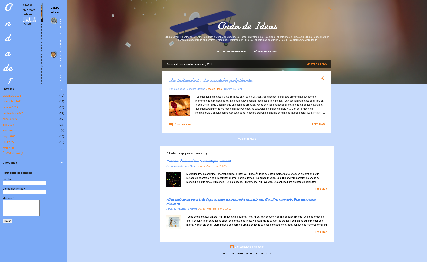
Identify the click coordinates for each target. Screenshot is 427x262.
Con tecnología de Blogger (249, 246)
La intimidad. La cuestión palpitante (210, 80)
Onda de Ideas (247, 25)
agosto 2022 (10, 119)
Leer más (318, 124)
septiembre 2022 (13, 113)
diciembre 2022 (12, 95)
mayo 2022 (9, 136)
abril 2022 (8, 142)
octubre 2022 (10, 107)
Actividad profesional (232, 51)
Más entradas (247, 139)
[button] (323, 78)
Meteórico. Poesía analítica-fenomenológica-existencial (198, 161)
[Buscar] (329, 9)
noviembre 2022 (12, 101)
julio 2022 (8, 124)
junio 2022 (9, 130)
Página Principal (265, 51)
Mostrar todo (317, 64)
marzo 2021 (10, 148)
